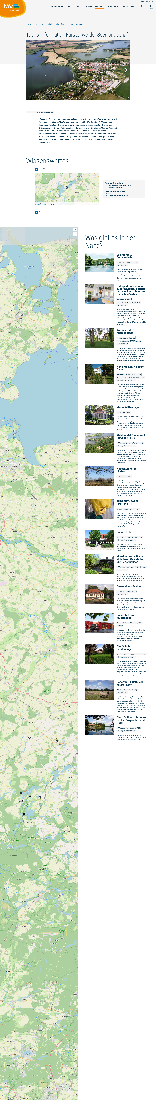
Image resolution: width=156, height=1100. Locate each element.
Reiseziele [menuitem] (99, 7)
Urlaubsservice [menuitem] (129, 7)
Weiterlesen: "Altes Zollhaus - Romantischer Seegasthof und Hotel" (117, 728)
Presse (142, 1)
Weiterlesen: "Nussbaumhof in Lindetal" (117, 481)
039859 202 (108, 193)
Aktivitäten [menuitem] (87, 7)
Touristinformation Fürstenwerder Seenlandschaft (64, 24)
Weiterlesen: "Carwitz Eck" (117, 541)
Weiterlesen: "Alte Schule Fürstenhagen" (117, 661)
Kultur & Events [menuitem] (113, 7)
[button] (30, 796)
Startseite (29, 24)
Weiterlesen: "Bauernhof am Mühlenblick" (117, 627)
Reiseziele (39, 24)
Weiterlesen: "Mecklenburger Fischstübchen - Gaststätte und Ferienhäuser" (117, 568)
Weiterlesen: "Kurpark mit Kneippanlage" (117, 345)
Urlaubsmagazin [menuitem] (58, 7)
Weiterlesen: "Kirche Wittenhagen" (117, 418)
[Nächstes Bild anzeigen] (125, 70)
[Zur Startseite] (14, 10)
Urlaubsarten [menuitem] (73, 7)
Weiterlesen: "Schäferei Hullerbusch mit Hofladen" (117, 696)
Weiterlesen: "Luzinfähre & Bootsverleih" (117, 267)
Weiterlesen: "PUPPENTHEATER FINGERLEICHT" (117, 513)
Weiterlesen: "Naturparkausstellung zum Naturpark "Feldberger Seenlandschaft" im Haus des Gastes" (117, 305)
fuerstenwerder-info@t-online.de (115, 191)
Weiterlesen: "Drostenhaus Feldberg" (117, 597)
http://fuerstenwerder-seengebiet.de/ (116, 195)
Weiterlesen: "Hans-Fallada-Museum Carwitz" (117, 383)
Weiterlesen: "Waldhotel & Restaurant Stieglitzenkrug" (117, 449)
